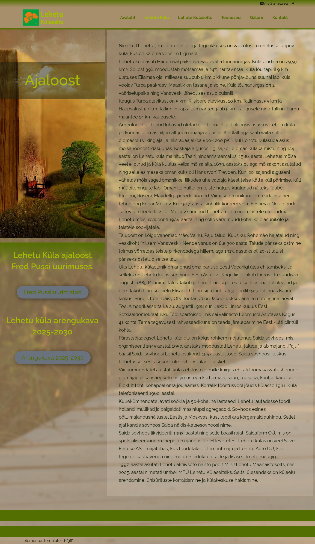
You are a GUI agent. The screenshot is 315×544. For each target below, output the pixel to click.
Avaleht (127, 17)
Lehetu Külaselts (195, 17)
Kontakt (280, 17)
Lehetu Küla (157, 17)
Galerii (256, 17)
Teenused (231, 17)
